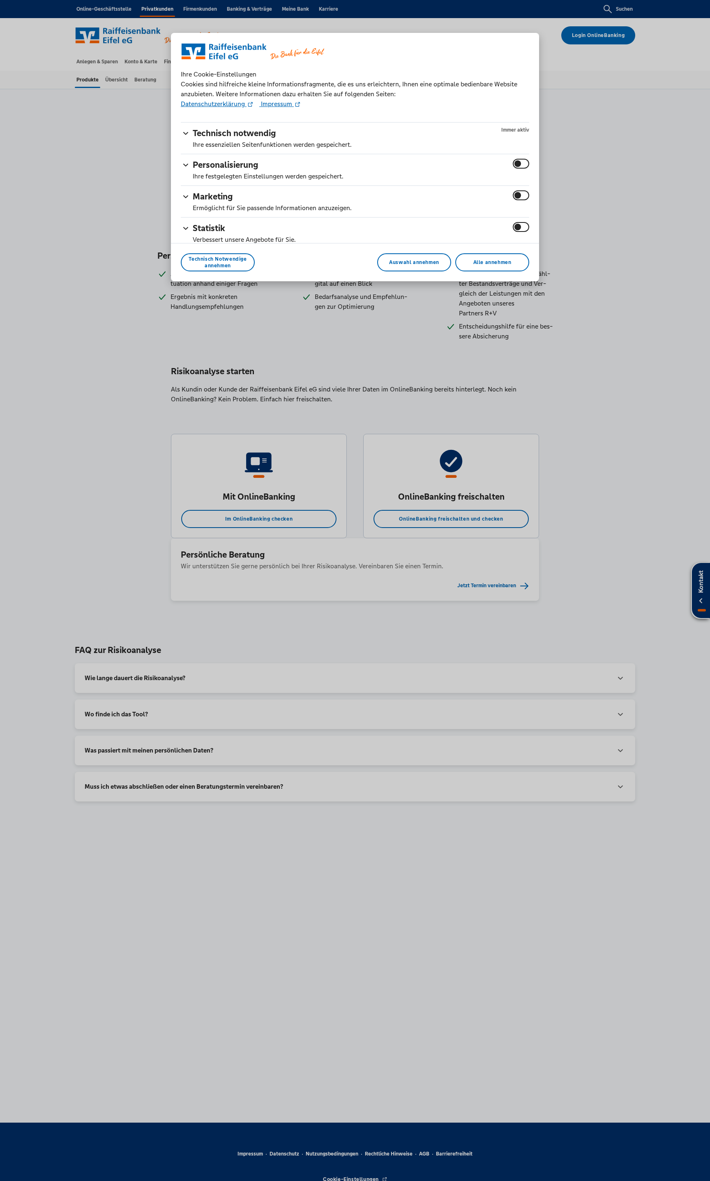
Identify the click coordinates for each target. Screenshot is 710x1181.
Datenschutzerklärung (214, 104)
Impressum (276, 104)
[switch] (521, 164)
